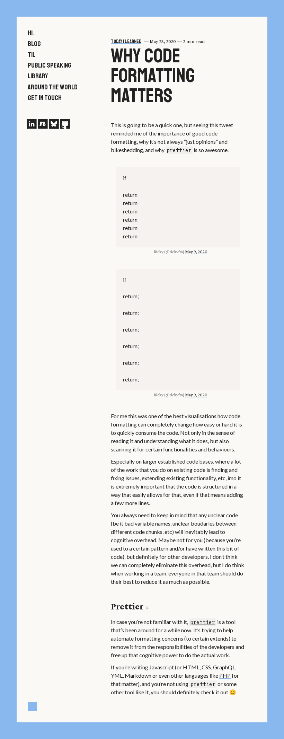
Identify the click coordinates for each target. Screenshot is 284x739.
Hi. (31, 33)
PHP (225, 675)
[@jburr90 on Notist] (42, 124)
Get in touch (45, 98)
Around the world (53, 87)
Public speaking (49, 65)
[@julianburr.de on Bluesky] (53, 124)
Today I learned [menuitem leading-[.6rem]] (126, 41)
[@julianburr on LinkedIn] (31, 124)
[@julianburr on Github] (64, 124)
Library (38, 76)
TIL (31, 54)
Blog (34, 43)
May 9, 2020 (196, 251)
